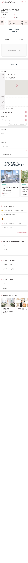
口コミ (3, 138)
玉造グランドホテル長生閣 (10, 10)
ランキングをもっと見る (22, 232)
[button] (26, 185)
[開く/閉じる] (26, 112)
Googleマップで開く (9, 78)
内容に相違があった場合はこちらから (18, 124)
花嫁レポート (4, 142)
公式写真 (7, 39)
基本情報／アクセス (6, 154)
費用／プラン (4, 146)
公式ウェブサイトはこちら (10, 108)
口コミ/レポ (10, 24)
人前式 (10, 101)
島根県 (2, 12)
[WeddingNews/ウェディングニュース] (7, 2)
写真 (6, 23)
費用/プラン (14, 24)
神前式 (7, 101)
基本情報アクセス (22, 24)
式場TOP (2, 23)
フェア (18, 23)
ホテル (6, 12)
